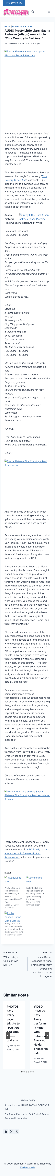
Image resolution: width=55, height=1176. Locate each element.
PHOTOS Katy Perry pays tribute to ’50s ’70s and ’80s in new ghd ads (13, 1023)
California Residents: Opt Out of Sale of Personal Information (27, 1116)
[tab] (22, 1072)
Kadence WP (27, 1167)
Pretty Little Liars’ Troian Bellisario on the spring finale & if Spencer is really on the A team (35, 893)
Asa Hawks (12, 43)
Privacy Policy (14, 2)
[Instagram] (16, 1131)
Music (8, 26)
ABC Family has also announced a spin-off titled (27, 853)
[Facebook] (5, 1131)
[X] (11, 1131)
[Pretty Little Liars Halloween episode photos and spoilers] (14, 916)
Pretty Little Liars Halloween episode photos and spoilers (14, 926)
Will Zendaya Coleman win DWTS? (10, 958)
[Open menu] (49, 12)
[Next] (47, 1035)
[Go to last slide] (8, 1035)
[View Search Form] (32, 11)
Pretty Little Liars (22, 26)
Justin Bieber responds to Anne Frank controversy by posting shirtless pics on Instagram (41, 964)
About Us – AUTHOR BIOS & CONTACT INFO (27, 1107)
